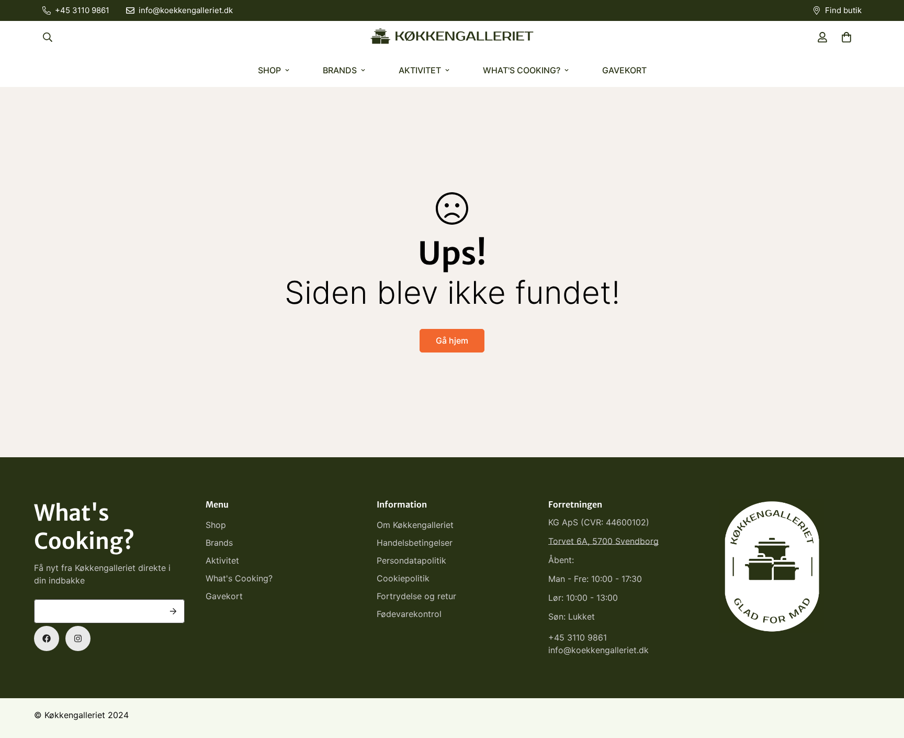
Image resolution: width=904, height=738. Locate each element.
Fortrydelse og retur (416, 596)
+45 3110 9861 (577, 637)
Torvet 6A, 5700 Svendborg (603, 541)
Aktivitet (420, 70)
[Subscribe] (173, 611)
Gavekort (624, 70)
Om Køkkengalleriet (415, 525)
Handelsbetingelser (415, 542)
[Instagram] (78, 638)
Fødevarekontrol (409, 614)
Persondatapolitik (411, 560)
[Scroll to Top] (884, 681)
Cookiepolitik (403, 578)
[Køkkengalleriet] (452, 37)
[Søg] (47, 37)
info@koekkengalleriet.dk (598, 650)
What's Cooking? (521, 70)
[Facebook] (46, 638)
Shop (269, 70)
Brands (340, 70)
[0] (846, 37)
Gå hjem (452, 340)
